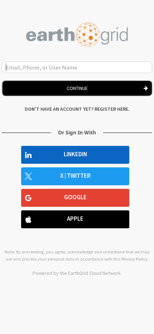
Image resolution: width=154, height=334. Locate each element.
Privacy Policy (134, 259)
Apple (75, 219)
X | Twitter (75, 176)
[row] (75, 155)
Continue (77, 88)
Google (75, 197)
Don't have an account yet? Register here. (77, 109)
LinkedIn (75, 154)
